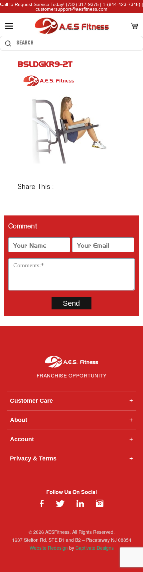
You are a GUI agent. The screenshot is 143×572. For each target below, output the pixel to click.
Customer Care (71, 400)
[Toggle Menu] (9, 26)
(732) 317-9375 (82, 4)
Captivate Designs (94, 547)
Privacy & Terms (71, 458)
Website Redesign (49, 547)
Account (71, 439)
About (71, 420)
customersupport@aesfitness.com (71, 9)
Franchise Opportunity (72, 375)
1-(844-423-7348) (121, 4)
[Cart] (134, 26)
